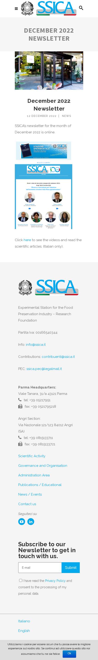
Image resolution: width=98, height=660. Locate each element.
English (24, 631)
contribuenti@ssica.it (58, 357)
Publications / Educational (40, 485)
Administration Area (34, 475)
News (66, 116)
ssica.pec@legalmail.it (44, 369)
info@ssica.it (36, 345)
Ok (69, 653)
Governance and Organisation (42, 466)
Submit (70, 568)
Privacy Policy (55, 581)
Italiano (24, 621)
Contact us (27, 504)
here (27, 240)
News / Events (30, 494)
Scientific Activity (31, 456)
